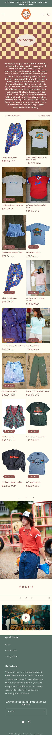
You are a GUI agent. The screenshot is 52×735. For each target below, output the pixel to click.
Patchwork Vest (8, 437)
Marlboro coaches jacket (12, 482)
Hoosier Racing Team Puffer (13, 346)
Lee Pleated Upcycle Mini (12, 253)
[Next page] (33, 497)
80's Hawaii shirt (33, 253)
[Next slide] (32, 598)
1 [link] (18, 497)
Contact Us (11, 650)
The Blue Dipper (32, 346)
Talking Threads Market (21, 734)
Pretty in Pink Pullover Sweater (35, 299)
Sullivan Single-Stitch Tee (12, 205)
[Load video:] (26, 617)
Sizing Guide (11, 656)
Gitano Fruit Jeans (9, 158)
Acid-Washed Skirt (9, 391)
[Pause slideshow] (49, 598)
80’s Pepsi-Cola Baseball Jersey (36, 206)
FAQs (7, 644)
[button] (3, 14)
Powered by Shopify (36, 734)
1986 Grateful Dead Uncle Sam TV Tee (36, 159)
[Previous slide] (20, 598)
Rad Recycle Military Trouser (38, 391)
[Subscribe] (44, 712)
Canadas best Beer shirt (35, 437)
